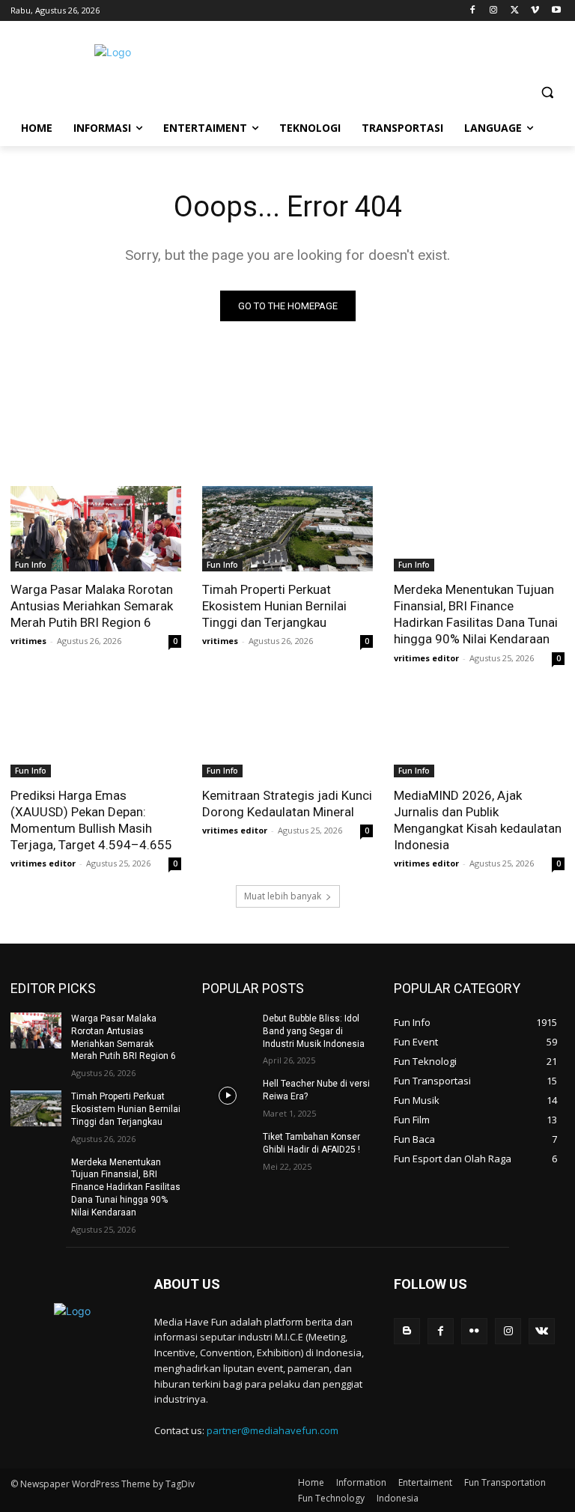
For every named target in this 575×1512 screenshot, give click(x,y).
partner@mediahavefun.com (272, 1430)
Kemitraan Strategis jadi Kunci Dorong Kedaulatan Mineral (287, 803)
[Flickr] (474, 1331)
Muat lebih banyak (282, 896)
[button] (547, 92)
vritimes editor (426, 658)
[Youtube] (556, 10)
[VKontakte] (542, 1331)
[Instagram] (493, 10)
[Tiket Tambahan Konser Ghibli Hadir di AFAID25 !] (227, 1149)
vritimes (28, 640)
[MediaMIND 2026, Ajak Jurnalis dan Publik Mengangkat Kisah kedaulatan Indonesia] (479, 734)
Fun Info (30, 564)
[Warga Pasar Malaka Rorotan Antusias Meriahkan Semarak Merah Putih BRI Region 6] (95, 528)
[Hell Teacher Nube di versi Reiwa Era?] (227, 1096)
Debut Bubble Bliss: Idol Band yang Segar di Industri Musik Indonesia (314, 1031)
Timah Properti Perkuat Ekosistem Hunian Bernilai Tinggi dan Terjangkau (274, 606)
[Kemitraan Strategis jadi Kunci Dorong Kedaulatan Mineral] (287, 734)
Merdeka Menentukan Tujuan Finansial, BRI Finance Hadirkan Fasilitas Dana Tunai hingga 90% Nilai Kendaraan (476, 614)
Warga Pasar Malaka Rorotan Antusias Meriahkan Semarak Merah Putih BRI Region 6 (91, 606)
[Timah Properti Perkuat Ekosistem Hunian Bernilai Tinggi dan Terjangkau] (287, 528)
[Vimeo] (535, 10)
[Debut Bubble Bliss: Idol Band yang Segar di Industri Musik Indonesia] (227, 1030)
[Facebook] (472, 10)
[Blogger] (407, 1331)
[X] (514, 10)
